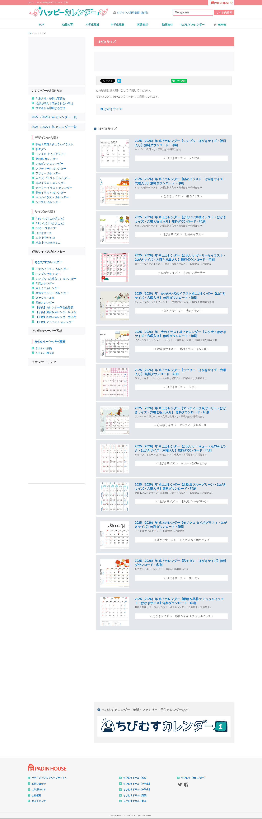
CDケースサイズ (46, 228)
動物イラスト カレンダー (51, 192)
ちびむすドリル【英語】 (136, 795)
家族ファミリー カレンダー (52, 293)
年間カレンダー (45, 283)
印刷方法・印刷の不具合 (50, 98)
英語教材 (142, 24)
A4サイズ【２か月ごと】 (51, 223)
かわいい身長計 (45, 353)
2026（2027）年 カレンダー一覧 (54, 126)
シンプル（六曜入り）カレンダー (56, 278)
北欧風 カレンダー (47, 158)
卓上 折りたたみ (45, 237)
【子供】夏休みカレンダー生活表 (56, 312)
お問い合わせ (39, 783)
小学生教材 (92, 24)
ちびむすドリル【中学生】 (137, 789)
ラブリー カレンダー (48, 173)
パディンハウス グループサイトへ (49, 777)
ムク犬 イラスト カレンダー (52, 178)
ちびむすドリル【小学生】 (137, 783)
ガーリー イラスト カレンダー (54, 187)
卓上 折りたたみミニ (48, 242)
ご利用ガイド (39, 789)
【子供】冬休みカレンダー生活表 (56, 317)
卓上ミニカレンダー (48, 288)
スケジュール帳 (45, 297)
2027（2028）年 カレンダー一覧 (54, 117)
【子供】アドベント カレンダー (55, 321)
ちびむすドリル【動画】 (136, 801)
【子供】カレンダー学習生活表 (54, 307)
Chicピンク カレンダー (49, 163)
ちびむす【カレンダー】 (194, 777)
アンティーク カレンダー (51, 168)
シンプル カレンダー (48, 202)
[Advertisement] (164, 61)
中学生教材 (117, 24)
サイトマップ (39, 801)
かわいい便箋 (44, 348)
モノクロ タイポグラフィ (51, 154)
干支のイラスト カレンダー (52, 269)
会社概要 (36, 795)
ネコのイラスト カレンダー (52, 197)
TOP (41, 24)
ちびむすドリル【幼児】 (136, 777)
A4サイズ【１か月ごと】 (51, 218)
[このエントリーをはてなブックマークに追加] (119, 82)
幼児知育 (67, 24)
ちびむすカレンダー (192, 24)
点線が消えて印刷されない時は (54, 103)
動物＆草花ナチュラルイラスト (54, 144)
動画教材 (167, 24)
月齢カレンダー (45, 302)
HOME (222, 24)
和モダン (41, 149)
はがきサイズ (113, 109)
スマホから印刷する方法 (50, 108)
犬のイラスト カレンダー (51, 182)
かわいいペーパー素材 (50, 341)
